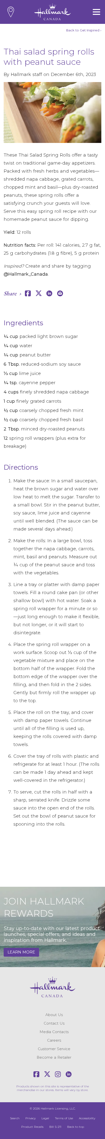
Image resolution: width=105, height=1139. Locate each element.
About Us (54, 1014)
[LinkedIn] (68, 1074)
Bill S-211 (55, 1127)
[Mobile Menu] (96, 12)
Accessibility (87, 1118)
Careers (54, 1040)
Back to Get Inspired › (83, 30)
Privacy (30, 1118)
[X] (47, 1074)
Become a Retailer (54, 1057)
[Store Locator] (10, 12)
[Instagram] (57, 1074)
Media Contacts (54, 1031)
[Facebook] (36, 1074)
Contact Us (54, 1023)
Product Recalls (32, 1127)
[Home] (52, 12)
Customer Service (54, 1048)
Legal (45, 1118)
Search (15, 1118)
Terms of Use (64, 1118)
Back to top (75, 1127)
